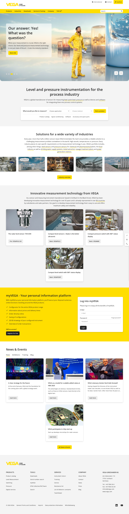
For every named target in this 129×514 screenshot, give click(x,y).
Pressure (9, 486)
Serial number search (37, 479)
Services (57, 472)
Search (32, 489)
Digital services (11, 489)
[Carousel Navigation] (118, 73)
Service (56, 483)
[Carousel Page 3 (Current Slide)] (12, 74)
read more (13, 398)
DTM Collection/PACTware (38, 486)
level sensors (46, 147)
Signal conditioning (57, 117)
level (65, 100)
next (121, 73)
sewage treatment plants (84, 149)
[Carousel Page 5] (16, 74)
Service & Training (39, 11)
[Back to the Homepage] (15, 463)
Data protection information (54, 505)
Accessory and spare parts (81, 117)
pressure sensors (60, 147)
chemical (73, 147)
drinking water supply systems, (52, 149)
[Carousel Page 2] (8, 74)
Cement (101, 164)
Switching (9, 483)
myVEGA (32, 483)
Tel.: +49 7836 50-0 (108, 484)
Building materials (72, 164)
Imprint (40, 505)
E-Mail (82, 310)
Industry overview (64, 177)
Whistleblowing (70, 505)
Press (80, 486)
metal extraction (69, 149)
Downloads (27, 11)
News (80, 483)
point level (72, 100)
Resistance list (58, 486)
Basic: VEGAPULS (55, 241)
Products (9, 11)
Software (68, 117)
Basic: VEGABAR (94, 241)
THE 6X (59, 11)
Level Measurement (12, 479)
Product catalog (44, 117)
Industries (18, 11)
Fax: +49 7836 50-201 (109, 487)
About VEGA (82, 476)
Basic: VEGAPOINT (55, 277)
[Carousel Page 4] (14, 74)
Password (83, 318)
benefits (103, 306)
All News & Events (64, 447)
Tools (32, 472)
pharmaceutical (85, 147)
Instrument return (60, 476)
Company (51, 11)
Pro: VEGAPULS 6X (16, 241)
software (102, 100)
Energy (14, 164)
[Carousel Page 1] (6, 74)
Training (57, 479)
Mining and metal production (43, 164)
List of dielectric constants (62, 489)
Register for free (13, 333)
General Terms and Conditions (26, 505)
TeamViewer (58, 493)
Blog (79, 489)
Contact (80, 479)
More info (13, 53)
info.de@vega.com (108, 489)
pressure (79, 100)
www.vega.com (107, 491)
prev (116, 73)
